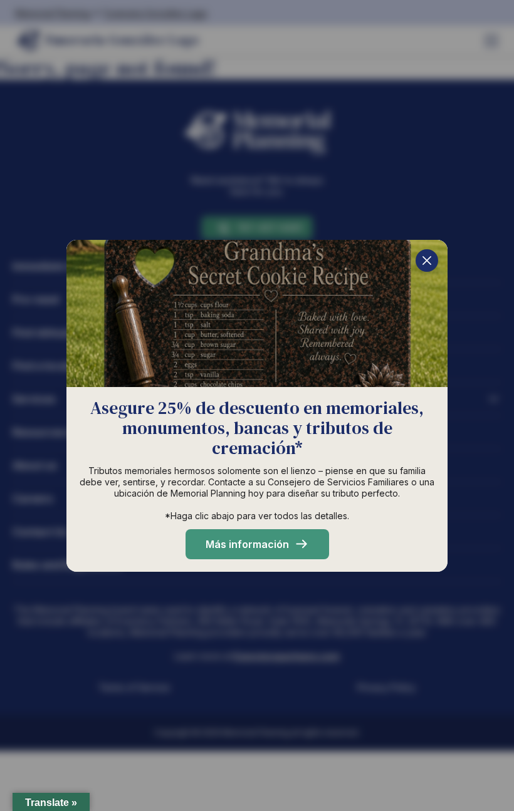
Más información (247, 544)
